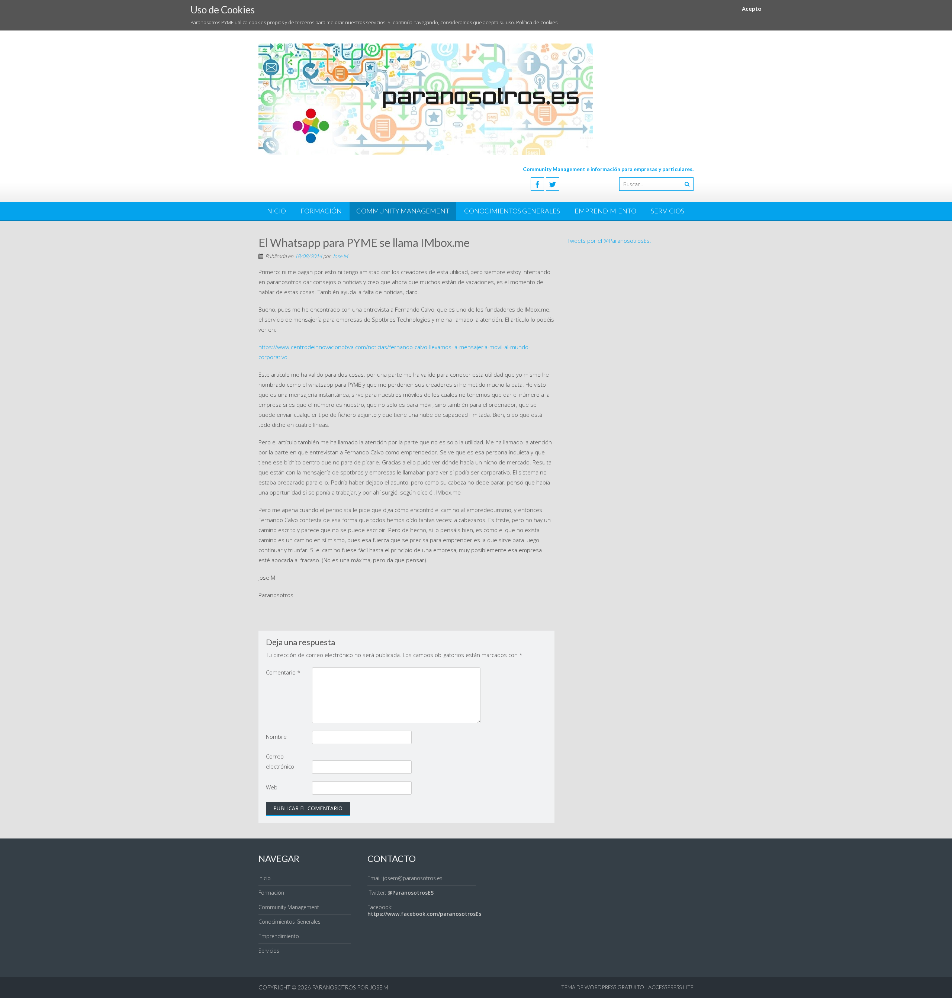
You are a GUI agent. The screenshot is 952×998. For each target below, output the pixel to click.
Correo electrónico (280, 761)
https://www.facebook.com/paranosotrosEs (424, 913)
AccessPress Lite (671, 987)
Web (271, 787)
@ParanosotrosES (410, 892)
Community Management (403, 211)
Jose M (340, 256)
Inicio (275, 211)
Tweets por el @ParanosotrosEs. (609, 240)
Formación (321, 211)
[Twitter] (552, 184)
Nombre (276, 736)
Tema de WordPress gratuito (602, 987)
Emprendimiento (605, 211)
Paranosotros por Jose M (350, 987)
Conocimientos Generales (512, 211)
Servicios (667, 211)
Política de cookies (536, 22)
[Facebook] (537, 184)
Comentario (283, 672)
